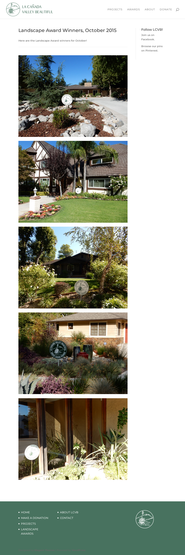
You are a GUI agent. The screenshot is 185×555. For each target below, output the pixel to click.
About (150, 9)
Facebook (147, 39)
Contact (66, 518)
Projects (114, 9)
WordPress (78, 550)
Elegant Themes (45, 550)
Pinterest (151, 50)
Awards (133, 9)
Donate (166, 9)
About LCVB (69, 512)
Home (25, 512)
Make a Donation (34, 518)
